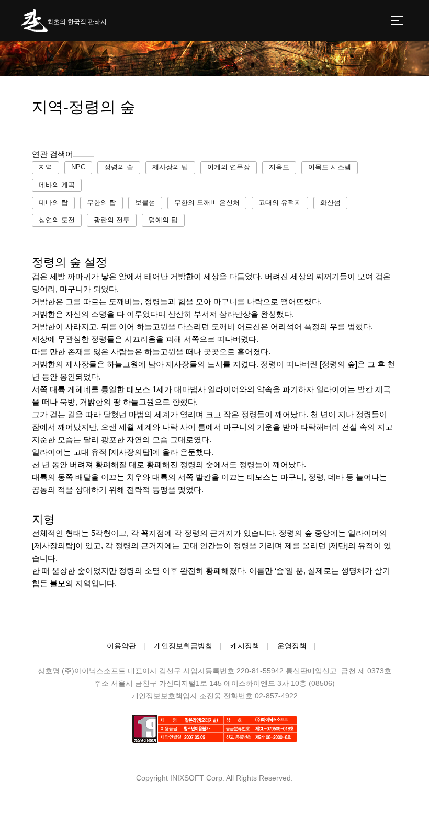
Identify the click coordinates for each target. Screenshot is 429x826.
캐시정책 (244, 645)
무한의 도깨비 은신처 (207, 202)
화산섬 (330, 202)
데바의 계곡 (57, 185)
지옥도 (279, 167)
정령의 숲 (118, 167)
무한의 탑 (101, 202)
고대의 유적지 (279, 202)
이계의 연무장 (228, 167)
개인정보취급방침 (183, 645)
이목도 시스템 (329, 167)
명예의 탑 (163, 220)
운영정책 (292, 645)
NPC (78, 167)
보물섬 (145, 202)
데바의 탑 (53, 202)
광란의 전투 (112, 220)
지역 (45, 167)
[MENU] (397, 20)
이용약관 (121, 645)
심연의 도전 (57, 220)
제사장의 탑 (170, 167)
